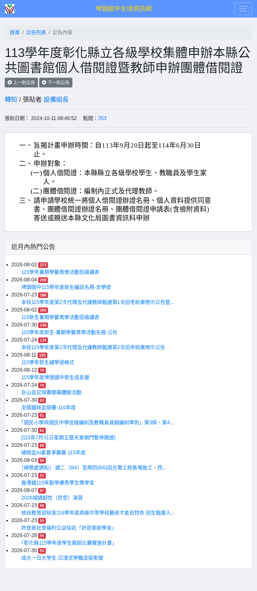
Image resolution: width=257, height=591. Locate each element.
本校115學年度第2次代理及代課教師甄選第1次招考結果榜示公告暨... (97, 302)
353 (102, 118)
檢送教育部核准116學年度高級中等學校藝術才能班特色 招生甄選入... (98, 512)
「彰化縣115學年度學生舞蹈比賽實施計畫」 (69, 543)
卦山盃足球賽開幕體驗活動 (51, 392)
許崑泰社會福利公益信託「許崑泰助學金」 (69, 528)
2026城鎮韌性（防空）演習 (52, 497)
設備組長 (56, 99)
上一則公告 (23, 82)
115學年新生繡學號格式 (47, 362)
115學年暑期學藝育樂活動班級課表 (60, 272)
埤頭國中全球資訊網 (123, 8)
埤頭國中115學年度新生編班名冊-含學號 (66, 287)
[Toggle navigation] (243, 9)
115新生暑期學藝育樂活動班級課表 (60, 317)
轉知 (11, 99)
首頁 (15, 32)
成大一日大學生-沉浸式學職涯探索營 (62, 558)
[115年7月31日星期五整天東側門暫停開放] (68, 437)
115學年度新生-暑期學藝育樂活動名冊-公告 (69, 332)
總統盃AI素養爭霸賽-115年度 (53, 452)
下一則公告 (58, 82)
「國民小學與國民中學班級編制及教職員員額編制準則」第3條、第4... (97, 422)
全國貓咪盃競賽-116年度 (48, 407)
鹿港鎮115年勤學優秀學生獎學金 (57, 482)
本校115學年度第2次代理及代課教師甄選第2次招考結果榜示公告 (93, 347)
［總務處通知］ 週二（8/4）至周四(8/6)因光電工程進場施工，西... (93, 467)
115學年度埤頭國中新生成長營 (55, 377)
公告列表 (36, 32)
